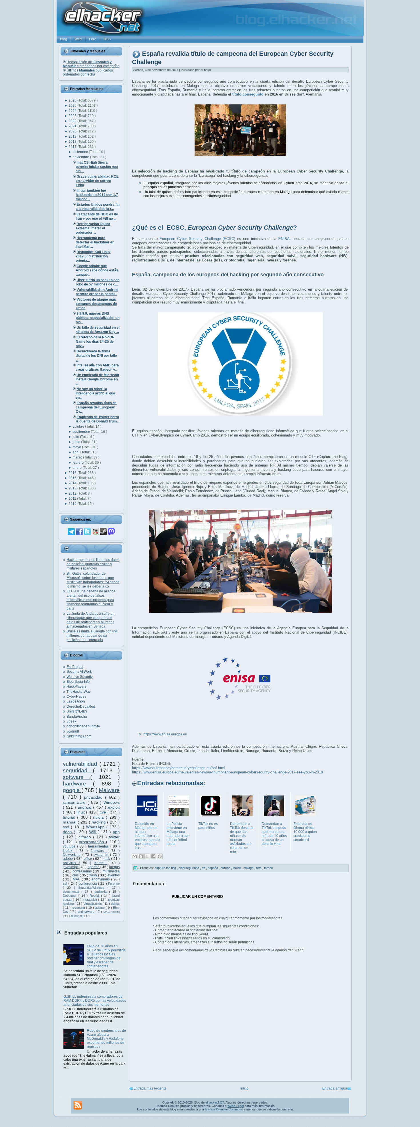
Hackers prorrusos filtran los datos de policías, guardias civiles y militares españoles (93, 564)
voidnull (73, 731)
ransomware (75, 802)
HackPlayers (76, 686)
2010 (73, 504)
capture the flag (166, 868)
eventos (113, 875)
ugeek (71, 721)
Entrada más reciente (150, 1088)
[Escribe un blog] (141, 856)
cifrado (86, 837)
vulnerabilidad (81, 764)
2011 (73, 499)
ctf (204, 868)
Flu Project (75, 667)
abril (76, 452)
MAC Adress (111, 911)
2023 (73, 116)
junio (77, 442)
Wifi (93, 832)
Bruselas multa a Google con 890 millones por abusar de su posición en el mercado (92, 635)
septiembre (82, 432)
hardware (78, 784)
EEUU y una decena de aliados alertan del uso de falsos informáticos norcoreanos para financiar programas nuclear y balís (91, 599)
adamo (100, 907)
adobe (68, 859)
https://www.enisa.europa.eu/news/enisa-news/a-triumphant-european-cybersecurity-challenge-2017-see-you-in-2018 (227, 772)
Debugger (70, 895)
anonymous (101, 879)
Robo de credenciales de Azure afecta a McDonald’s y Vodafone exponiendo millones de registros (106, 1039)
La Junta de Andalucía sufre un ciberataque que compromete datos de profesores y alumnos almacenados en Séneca (91, 620)
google (72, 790)
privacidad (94, 797)
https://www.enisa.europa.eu (165, 734)
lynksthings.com (79, 736)
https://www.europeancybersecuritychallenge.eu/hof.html (178, 768)
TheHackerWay (79, 692)
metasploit (90, 899)
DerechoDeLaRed (81, 707)
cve (103, 812)
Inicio (244, 1088)
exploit (114, 807)
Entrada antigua (334, 1088)
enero (78, 468)
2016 (73, 473)
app (116, 832)
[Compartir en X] (147, 856)
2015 (73, 478)
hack (107, 859)
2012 (73, 493)
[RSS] (77, 1105)
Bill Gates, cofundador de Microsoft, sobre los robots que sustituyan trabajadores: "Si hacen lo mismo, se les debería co (93, 580)
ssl (65, 884)
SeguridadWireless (92, 887)
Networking (72, 855)
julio (76, 437)
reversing (79, 907)
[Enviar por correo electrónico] (134, 856)
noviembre (81, 157)
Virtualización (93, 903)
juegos (114, 867)
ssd (67, 827)
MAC (77, 879)
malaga (248, 868)
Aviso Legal (236, 1106)
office (88, 859)
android (85, 807)
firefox (69, 851)
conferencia (88, 884)
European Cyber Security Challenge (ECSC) (197, 239)
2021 (73, 126)
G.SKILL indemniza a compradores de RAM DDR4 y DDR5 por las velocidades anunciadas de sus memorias (94, 1001)
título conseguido (247, 94)
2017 (73, 147)
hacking (99, 822)
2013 (73, 488)
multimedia (111, 871)
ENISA (284, 239)
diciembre (81, 152)
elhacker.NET (214, 1102)
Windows (111, 802)
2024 (73, 111)
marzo (78, 457)
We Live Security (80, 677)
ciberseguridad (189, 868)
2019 (73, 136)
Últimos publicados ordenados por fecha (88, 72)
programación (92, 842)
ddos (68, 832)
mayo (77, 447)
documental (72, 891)
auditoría (102, 891)
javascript (71, 867)
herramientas (99, 846)
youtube (70, 846)
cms (76, 875)
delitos (115, 903)
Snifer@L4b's (77, 711)
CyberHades (76, 697)
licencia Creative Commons (224, 1109)
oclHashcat (76, 915)
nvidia (99, 817)
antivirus (71, 863)
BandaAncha (77, 717)
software (76, 777)
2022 (73, 121)
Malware (109, 790)
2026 (73, 100)
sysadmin (101, 855)
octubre (79, 426)
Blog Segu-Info (78, 682)
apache (94, 867)
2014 (73, 483)
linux (81, 812)
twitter (114, 837)
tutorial (70, 817)
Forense (114, 883)
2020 (73, 131)
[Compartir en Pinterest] (160, 856)
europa (226, 868)
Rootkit (95, 895)
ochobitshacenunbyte (83, 726)
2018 (73, 142)
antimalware (86, 911)
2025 (73, 106)
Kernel (100, 863)
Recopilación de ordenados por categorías (91, 64)
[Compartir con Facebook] (153, 856)
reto (259, 868)
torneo (268, 868)
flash (93, 875)
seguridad (78, 770)
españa (213, 868)
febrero (79, 463)
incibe (237, 868)
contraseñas (83, 871)
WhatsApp (96, 827)
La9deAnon (76, 701)
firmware (99, 851)
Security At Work (79, 672)
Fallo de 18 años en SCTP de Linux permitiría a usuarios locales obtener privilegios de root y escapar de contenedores (106, 956)
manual (70, 822)
